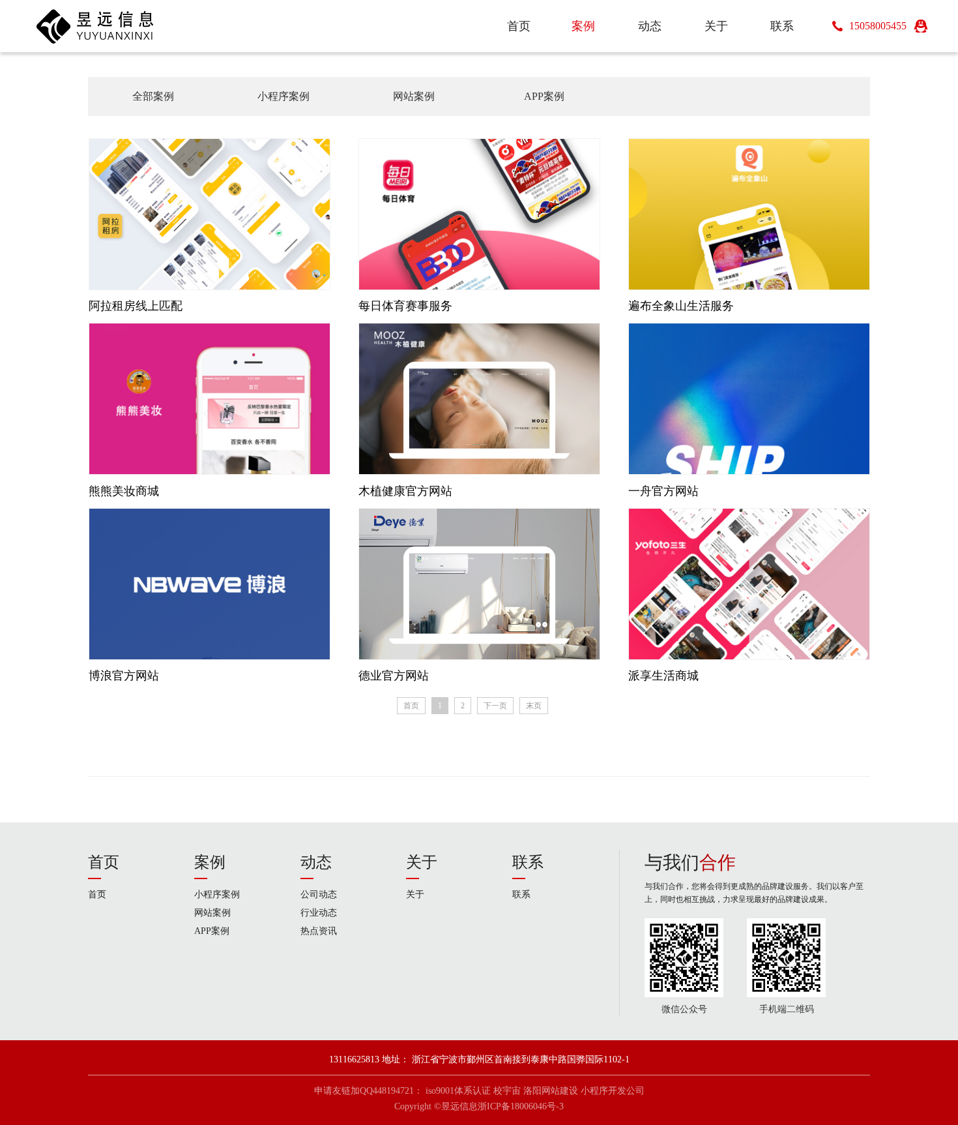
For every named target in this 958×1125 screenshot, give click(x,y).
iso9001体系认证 (458, 1091)
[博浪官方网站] (209, 583)
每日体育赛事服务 (405, 305)
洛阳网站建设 (550, 1091)
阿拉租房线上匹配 (135, 305)
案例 (209, 862)
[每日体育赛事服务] (479, 213)
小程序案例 (283, 96)
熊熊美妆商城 (124, 491)
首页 (411, 705)
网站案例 (414, 96)
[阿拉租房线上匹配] (209, 213)
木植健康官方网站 (405, 491)
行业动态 (318, 913)
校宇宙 (507, 1091)
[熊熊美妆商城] (209, 398)
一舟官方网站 (663, 491)
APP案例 (544, 96)
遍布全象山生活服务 (681, 305)
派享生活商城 (663, 675)
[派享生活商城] (749, 583)
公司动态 (318, 894)
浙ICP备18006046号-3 (521, 1106)
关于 (421, 862)
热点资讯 (318, 931)
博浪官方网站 (124, 675)
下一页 (495, 705)
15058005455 (878, 25)
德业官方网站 (393, 675)
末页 (534, 705)
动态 (316, 862)
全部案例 (153, 96)
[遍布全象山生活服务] (749, 213)
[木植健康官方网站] (479, 398)
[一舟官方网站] (749, 398)
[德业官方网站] (479, 583)
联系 (528, 862)
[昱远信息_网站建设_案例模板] (95, 26)
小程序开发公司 (613, 1091)
